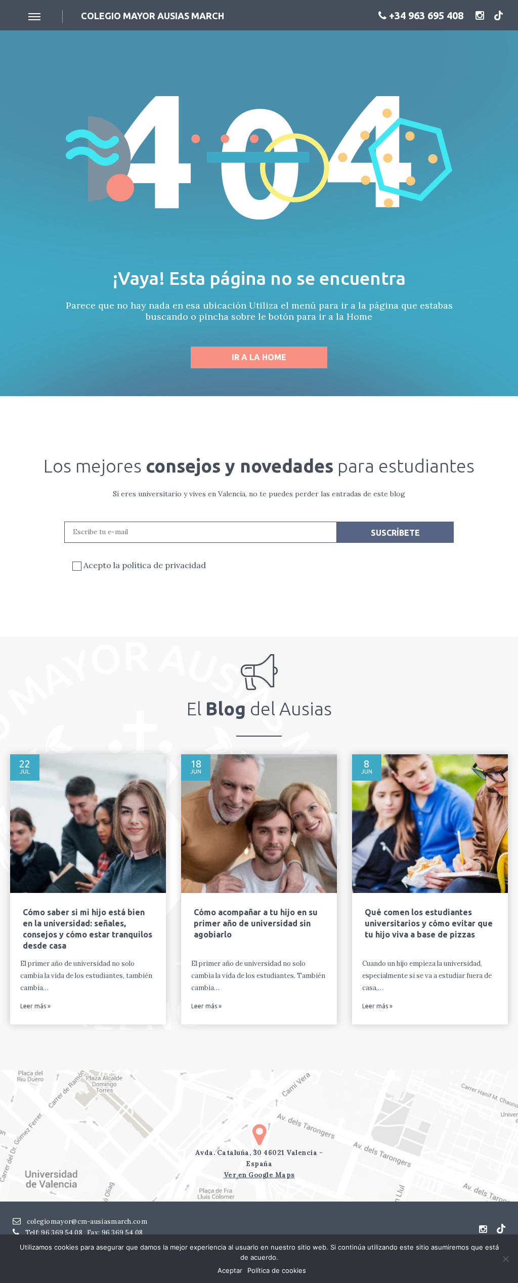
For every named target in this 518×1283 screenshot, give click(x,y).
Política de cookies (276, 1270)
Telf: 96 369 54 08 (52, 1232)
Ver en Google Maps (259, 1175)
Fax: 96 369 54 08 (115, 1232)
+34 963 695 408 (424, 15)
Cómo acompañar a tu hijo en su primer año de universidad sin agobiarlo (256, 923)
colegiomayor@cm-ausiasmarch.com (86, 1221)
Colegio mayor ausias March (152, 16)
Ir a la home (259, 357)
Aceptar (230, 1270)
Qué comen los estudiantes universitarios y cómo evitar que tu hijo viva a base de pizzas (429, 923)
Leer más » (35, 1006)
